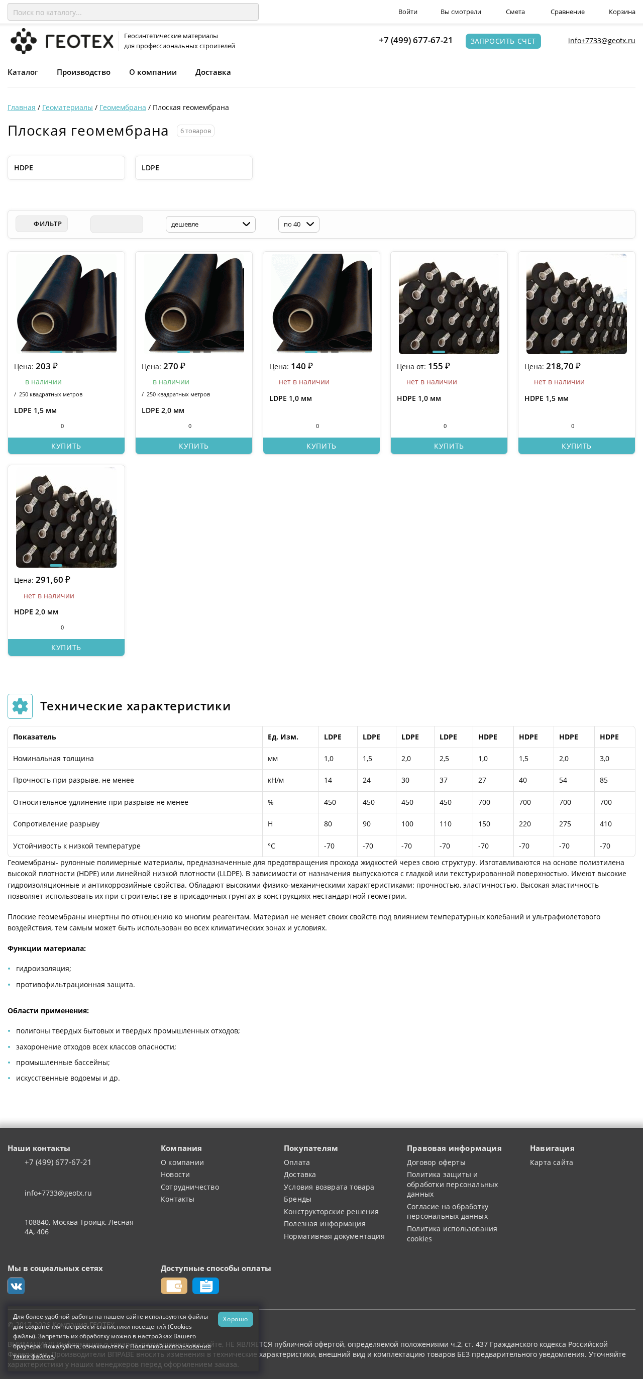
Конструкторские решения (331, 1211)
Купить (66, 446)
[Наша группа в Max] (16, 1286)
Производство (84, 72)
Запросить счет (503, 41)
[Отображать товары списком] (117, 224)
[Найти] (249, 12)
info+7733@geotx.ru (601, 40)
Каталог (23, 72)
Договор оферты (436, 1162)
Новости (175, 1174)
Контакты (178, 1199)
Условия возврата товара (329, 1187)
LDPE (150, 167)
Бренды (297, 1199)
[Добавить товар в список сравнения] (19, 426)
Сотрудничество (190, 1187)
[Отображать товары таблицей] (99, 224)
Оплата (297, 1162)
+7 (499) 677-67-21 (416, 40)
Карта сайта (551, 1162)
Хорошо (235, 1319)
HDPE (23, 167)
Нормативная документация (334, 1236)
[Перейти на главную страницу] (61, 40)
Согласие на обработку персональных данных (447, 1211)
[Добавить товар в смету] (38, 426)
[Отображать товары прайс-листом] (134, 224)
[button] (56, 352)
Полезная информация (325, 1223)
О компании (153, 72)
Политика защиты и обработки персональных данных (452, 1184)
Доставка (213, 72)
